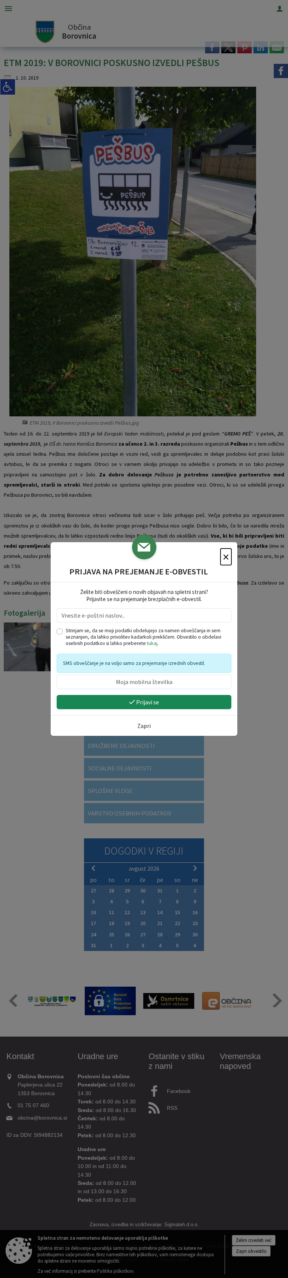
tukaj (152, 643)
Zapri (144, 725)
